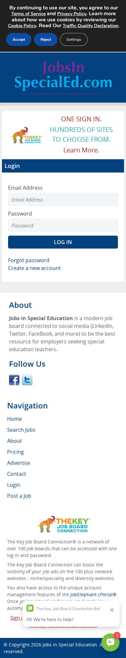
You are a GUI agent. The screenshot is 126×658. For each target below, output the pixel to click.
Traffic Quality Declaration (90, 26)
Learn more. (81, 150)
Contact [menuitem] (16, 473)
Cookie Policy (22, 26)
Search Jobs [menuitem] (21, 429)
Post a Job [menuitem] (19, 495)
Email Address (25, 187)
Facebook (14, 380)
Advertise (18, 462)
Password (20, 213)
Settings (74, 39)
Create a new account (34, 268)
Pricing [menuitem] (15, 451)
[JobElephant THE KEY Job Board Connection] (26, 129)
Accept (19, 39)
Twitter (27, 380)
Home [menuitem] (14, 418)
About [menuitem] (14, 440)
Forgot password (28, 260)
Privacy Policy (71, 14)
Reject (45, 39)
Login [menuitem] (13, 484)
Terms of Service (28, 14)
